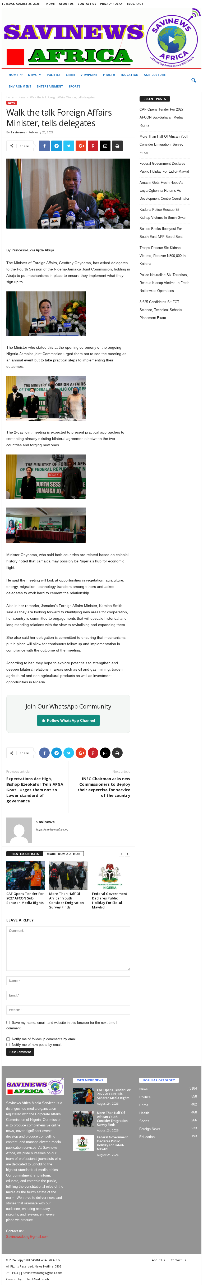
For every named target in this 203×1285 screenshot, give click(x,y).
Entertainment (50, 86)
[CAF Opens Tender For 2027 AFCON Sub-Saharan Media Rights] (25, 875)
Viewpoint (89, 75)
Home (50, 4)
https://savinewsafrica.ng (52, 829)
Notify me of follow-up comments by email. (44, 1039)
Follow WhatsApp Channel (68, 720)
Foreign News (149, 1129)
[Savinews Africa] (101, 38)
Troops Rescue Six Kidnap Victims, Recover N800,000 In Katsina (163, 256)
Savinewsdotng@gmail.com (27, 1237)
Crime (70, 75)
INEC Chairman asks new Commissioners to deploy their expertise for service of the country (103, 787)
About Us (66, 4)
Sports (74, 86)
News (32, 75)
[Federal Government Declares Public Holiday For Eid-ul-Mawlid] (111, 875)
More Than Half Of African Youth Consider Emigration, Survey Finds (67, 900)
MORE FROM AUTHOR (63, 854)
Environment (20, 86)
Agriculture (154, 75)
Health (109, 75)
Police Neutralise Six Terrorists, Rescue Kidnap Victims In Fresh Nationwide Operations (164, 283)
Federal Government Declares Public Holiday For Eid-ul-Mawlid (109, 900)
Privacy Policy (111, 4)
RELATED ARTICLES (25, 854)
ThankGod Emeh (37, 1279)
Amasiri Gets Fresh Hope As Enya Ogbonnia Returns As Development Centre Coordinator (164, 190)
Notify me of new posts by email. (37, 1045)
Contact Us (87, 4)
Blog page (135, 4)
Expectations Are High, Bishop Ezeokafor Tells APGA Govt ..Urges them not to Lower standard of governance (34, 789)
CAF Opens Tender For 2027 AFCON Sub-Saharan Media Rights (25, 898)
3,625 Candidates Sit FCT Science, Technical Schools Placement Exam (161, 310)
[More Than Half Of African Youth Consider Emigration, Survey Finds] (68, 875)
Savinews (18, 132)
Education (130, 75)
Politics (54, 75)
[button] (193, 80)
